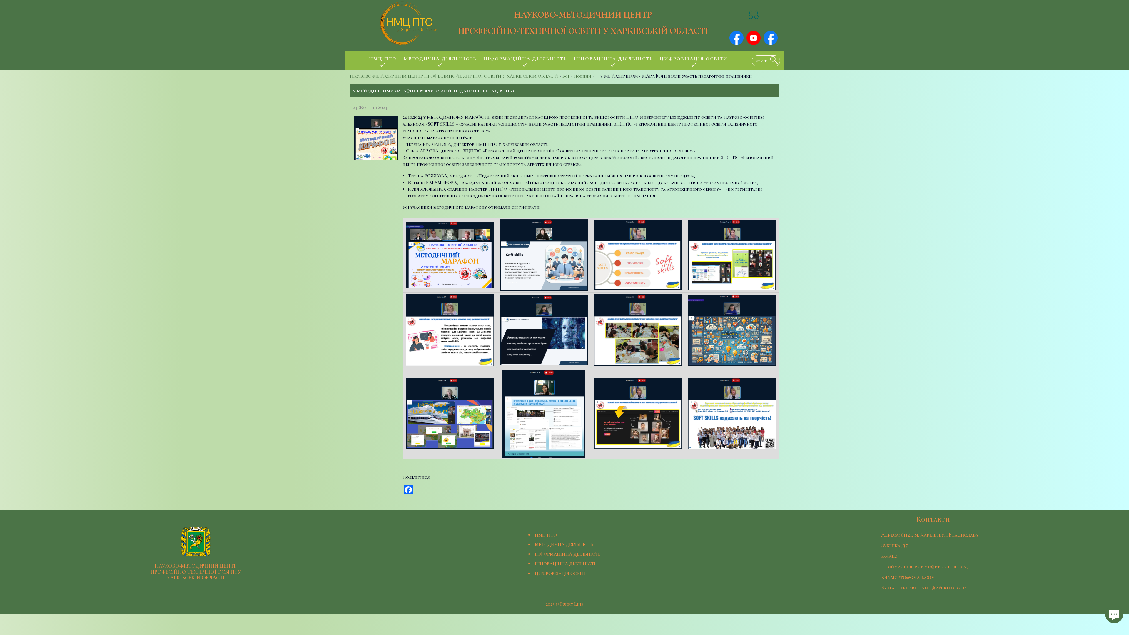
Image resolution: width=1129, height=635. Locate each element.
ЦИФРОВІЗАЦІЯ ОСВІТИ (561, 573)
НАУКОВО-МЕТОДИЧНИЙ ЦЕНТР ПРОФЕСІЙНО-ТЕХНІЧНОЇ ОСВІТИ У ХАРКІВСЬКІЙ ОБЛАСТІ (583, 22)
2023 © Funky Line (564, 604)
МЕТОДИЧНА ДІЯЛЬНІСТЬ (564, 544)
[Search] (772, 60)
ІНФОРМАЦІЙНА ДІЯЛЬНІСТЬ (568, 554)
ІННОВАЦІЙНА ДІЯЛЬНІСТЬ (566, 564)
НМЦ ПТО (546, 535)
